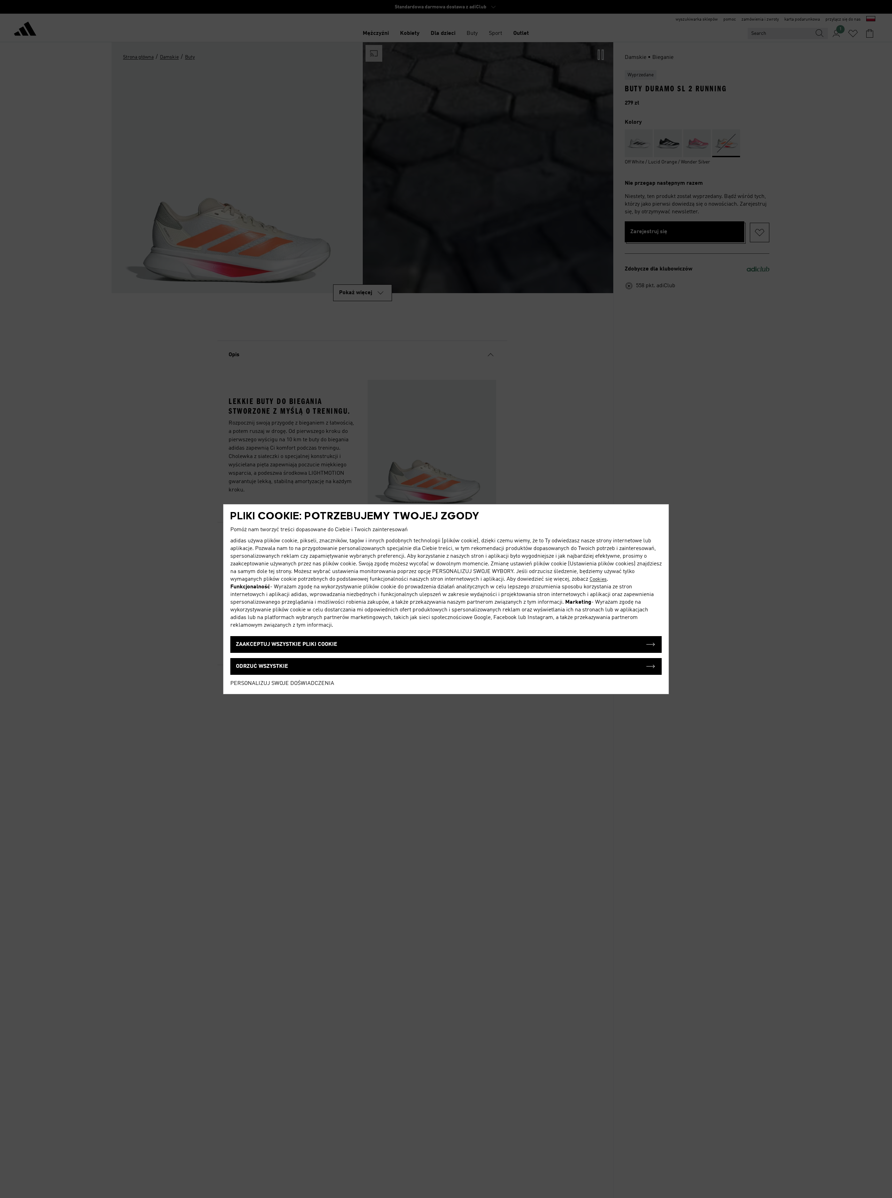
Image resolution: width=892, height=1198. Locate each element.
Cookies (598, 579)
